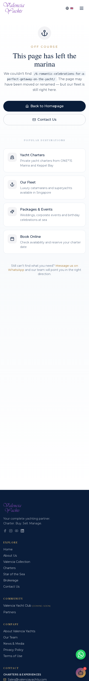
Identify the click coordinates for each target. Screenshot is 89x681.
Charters (9, 568)
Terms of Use (12, 656)
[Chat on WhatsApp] (81, 655)
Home (8, 549)
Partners (9, 612)
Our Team (10, 637)
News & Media (13, 643)
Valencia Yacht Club (27, 605)
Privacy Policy (13, 650)
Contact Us (47, 119)
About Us (10, 555)
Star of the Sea (14, 574)
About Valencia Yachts (19, 631)
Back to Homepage (47, 106)
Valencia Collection (16, 562)
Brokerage (10, 580)
